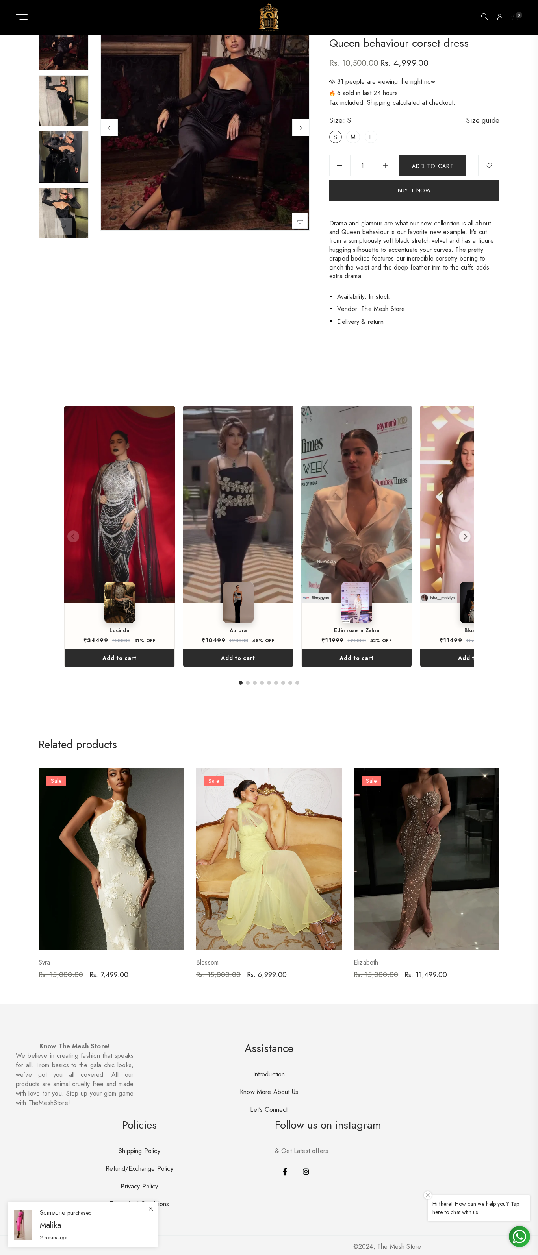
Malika (50, 1225)
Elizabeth (366, 962)
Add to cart (119, 658)
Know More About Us (269, 1091)
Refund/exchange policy (139, 1168)
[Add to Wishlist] (488, 165)
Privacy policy (139, 1186)
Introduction (269, 1074)
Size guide (482, 120)
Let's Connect (269, 1109)
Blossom (207, 962)
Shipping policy (139, 1150)
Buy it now (414, 190)
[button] (484, 17)
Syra (44, 962)
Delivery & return (360, 321)
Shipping (378, 102)
